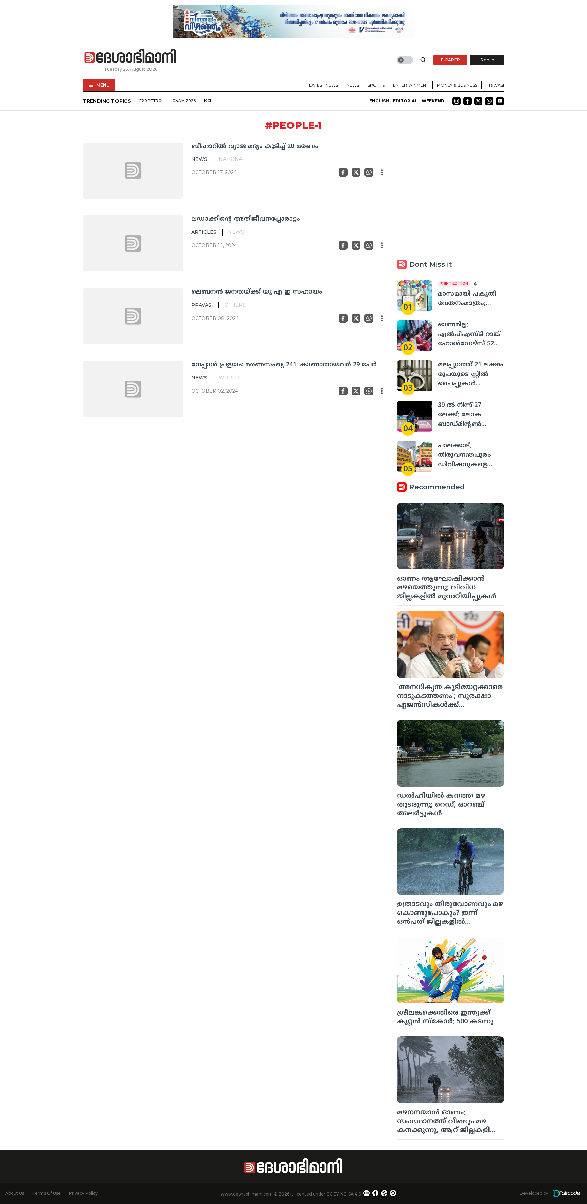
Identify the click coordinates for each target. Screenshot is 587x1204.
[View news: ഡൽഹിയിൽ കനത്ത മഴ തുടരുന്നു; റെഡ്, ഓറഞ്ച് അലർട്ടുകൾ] (450, 753)
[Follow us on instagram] (456, 101)
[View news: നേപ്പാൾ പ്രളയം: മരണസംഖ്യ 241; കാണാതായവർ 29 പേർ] (133, 389)
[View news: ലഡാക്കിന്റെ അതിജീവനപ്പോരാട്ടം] (133, 243)
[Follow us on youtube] (500, 101)
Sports (376, 85)
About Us (14, 1193)
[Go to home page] (130, 56)
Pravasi (495, 85)
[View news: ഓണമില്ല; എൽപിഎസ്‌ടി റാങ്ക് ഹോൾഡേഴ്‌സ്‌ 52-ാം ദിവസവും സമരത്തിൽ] (414, 335)
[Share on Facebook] (343, 172)
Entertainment (410, 85)
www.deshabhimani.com (247, 1194)
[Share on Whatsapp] (368, 172)
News (352, 85)
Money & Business (457, 85)
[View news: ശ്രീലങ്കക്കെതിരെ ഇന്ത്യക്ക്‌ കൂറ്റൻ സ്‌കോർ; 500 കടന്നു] (450, 970)
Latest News (323, 85)
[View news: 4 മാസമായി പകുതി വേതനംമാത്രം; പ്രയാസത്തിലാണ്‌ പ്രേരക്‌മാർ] (414, 295)
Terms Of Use (46, 1193)
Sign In (487, 59)
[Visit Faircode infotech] (566, 1193)
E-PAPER (450, 59)
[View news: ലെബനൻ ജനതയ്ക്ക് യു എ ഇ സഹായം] (133, 316)
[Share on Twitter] (356, 172)
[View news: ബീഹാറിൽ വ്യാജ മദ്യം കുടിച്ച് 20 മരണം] (133, 171)
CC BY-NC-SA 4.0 (343, 1194)
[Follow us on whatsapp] (489, 101)
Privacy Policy (83, 1193)
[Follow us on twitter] (478, 101)
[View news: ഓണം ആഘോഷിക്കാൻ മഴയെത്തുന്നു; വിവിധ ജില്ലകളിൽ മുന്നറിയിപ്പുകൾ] (450, 536)
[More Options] (381, 172)
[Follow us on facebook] (467, 101)
